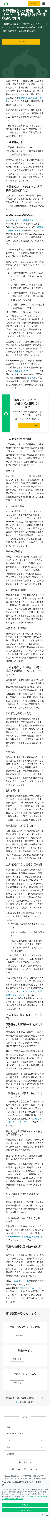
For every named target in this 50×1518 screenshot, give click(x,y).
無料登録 (34, 3)
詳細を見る (17, 1359)
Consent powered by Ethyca (37, 1515)
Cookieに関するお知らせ (13, 1499)
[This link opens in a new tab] (13, 1469)
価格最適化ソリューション (26, 371)
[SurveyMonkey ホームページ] (6, 4)
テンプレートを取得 (29, 425)
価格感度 (31, 377)
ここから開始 (21, 41)
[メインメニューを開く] (43, 3)
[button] (25, 1427)
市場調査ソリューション (30, 1287)
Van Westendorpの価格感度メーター (23, 220)
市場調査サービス (20, 1281)
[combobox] (25, 1462)
